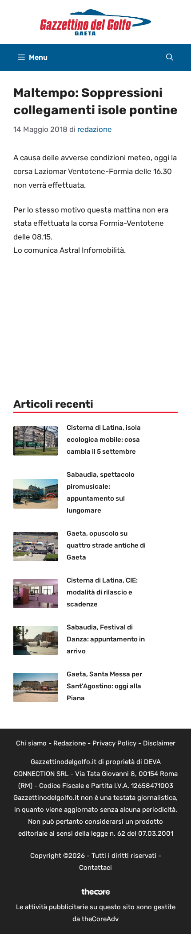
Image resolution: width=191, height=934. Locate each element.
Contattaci (95, 868)
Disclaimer (159, 743)
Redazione (69, 743)
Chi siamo (31, 743)
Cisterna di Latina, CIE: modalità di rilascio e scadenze (102, 592)
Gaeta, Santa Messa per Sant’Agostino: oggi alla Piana (104, 686)
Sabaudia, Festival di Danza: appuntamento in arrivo (106, 639)
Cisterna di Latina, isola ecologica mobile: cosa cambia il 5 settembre (104, 439)
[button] (169, 57)
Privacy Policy (114, 743)
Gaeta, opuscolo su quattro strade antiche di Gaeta (106, 545)
